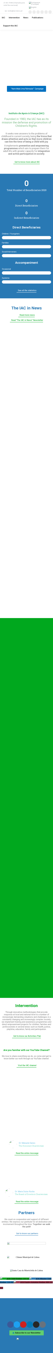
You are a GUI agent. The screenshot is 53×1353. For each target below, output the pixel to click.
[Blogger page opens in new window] (50, 12)
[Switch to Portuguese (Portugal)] (38, 3)
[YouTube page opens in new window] (38, 12)
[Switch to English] (33, 7)
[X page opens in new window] (34, 12)
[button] (26, 1332)
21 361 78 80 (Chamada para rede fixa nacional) (14, 4)
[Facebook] (10, 1324)
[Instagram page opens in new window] (46, 12)
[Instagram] (36, 1324)
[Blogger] (42, 1324)
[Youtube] (23, 1324)
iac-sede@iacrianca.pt (13, 11)
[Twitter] (17, 1324)
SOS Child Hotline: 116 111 (17, 1279)
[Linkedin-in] (29, 1324)
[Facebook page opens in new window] (30, 12)
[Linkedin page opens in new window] (42, 12)
